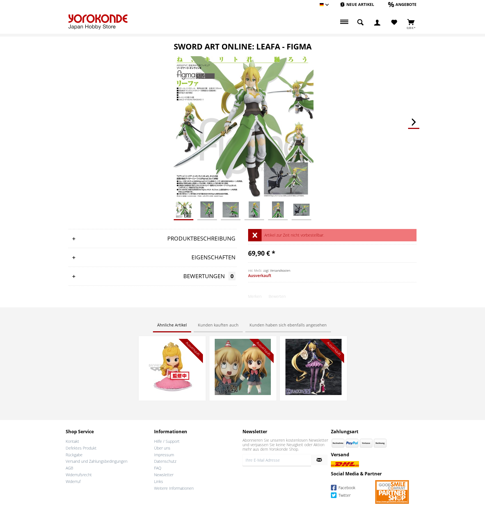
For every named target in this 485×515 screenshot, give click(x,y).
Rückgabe (74, 454)
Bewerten (277, 296)
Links (158, 481)
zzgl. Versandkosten (276, 270)
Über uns (162, 448)
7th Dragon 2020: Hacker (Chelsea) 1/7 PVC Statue (313, 344)
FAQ (157, 468)
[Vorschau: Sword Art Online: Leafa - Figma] (183, 209)
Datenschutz (165, 461)
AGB (69, 468)
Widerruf (73, 481)
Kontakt (72, 441)
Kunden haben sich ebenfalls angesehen (288, 325)
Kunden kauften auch (218, 325)
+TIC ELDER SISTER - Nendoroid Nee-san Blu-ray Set (242, 344)
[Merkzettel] (394, 22)
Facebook (346, 487)
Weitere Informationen (174, 488)
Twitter (344, 495)
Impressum (164, 454)
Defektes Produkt (81, 448)
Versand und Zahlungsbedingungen (96, 461)
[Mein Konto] (377, 22)
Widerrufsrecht (79, 474)
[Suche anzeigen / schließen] (360, 22)
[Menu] (343, 22)
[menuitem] (357, 4)
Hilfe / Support (167, 441)
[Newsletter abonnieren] (319, 460)
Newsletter (163, 474)
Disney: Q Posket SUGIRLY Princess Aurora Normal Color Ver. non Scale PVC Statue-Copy (172, 347)
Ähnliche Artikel (172, 325)
